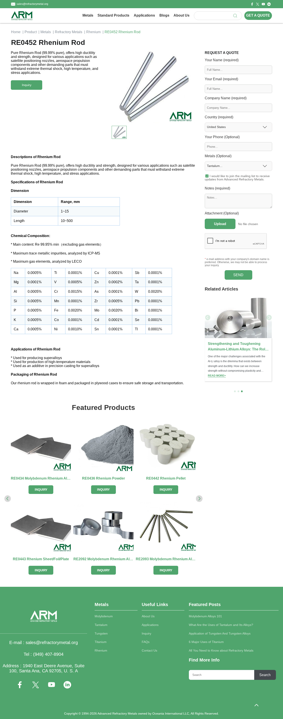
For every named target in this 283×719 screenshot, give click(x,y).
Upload (220, 224)
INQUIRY (41, 489)
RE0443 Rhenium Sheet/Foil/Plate (41, 559)
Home (16, 32)
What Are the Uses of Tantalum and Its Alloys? (221, 625)
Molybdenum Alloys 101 (205, 616)
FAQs (145, 642)
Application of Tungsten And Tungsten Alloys (219, 633)
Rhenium (93, 32)
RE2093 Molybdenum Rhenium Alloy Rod (166, 559)
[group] (238, 339)
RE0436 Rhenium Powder (103, 478)
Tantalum (101, 625)
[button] (190, 85)
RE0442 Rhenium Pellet (165, 478)
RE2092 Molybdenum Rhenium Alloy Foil (103, 559)
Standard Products (113, 15)
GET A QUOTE (258, 15)
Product (31, 32)
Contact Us (149, 650)
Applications (144, 15)
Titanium (101, 642)
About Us (181, 15)
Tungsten (101, 633)
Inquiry (146, 633)
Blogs (164, 15)
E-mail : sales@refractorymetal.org (43, 642)
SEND (238, 275)
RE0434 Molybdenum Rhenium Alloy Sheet (41, 478)
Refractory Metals (68, 32)
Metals (87, 15)
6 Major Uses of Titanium (206, 642)
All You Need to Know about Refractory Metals (221, 650)
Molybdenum (104, 616)
